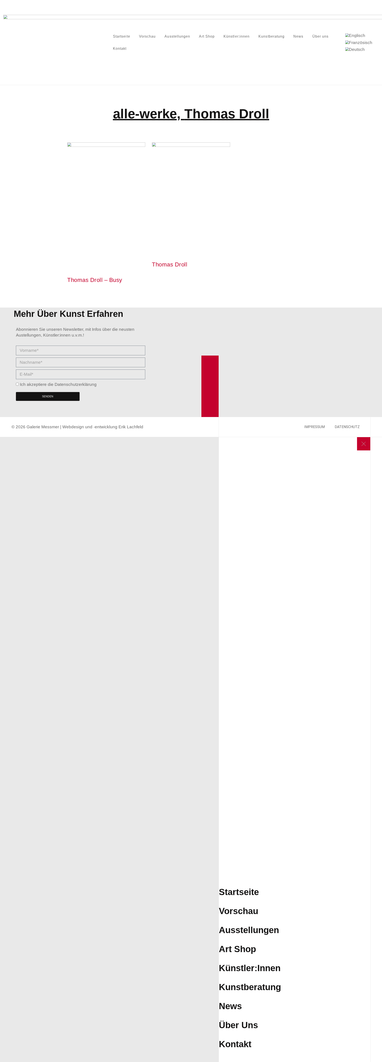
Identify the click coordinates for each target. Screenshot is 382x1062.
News (298, 36)
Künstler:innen (236, 36)
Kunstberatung (271, 36)
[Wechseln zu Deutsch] (355, 49)
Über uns (320, 36)
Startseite (121, 36)
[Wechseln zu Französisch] (358, 42)
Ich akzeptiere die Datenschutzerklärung (58, 384)
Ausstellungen (177, 36)
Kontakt (120, 48)
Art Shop (207, 36)
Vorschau (147, 36)
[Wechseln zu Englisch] (355, 35)
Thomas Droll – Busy (94, 280)
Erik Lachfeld (130, 427)
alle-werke (145, 113)
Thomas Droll (226, 113)
